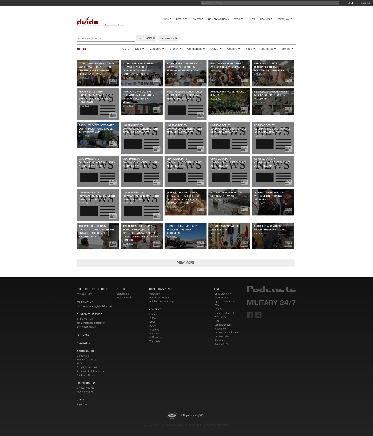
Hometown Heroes (159, 297)
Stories (238, 19)
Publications (156, 337)
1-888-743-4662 (85, 319)
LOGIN (351, 3)
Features (181, 19)
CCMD (214, 49)
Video (152, 318)
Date (138, 49)
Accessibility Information (90, 371)
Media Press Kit (85, 391)
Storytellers (123, 293)
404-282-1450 (84, 293)
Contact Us (83, 355)
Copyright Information (88, 367)
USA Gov (219, 309)
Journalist (267, 49)
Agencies (82, 404)
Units (251, 19)
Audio (152, 325)
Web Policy (220, 317)
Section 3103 (221, 344)
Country (232, 49)
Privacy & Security (86, 359)
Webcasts (154, 341)
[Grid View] (86, 48)
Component (194, 49)
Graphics (154, 329)
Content (198, 19)
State (249, 49)
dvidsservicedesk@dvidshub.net (94, 306)
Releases (154, 293)
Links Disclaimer (223, 293)
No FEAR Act (221, 297)
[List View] (80, 48)
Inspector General (224, 313)
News (152, 322)
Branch (174, 49)
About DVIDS (85, 351)
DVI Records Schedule (226, 332)
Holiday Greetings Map (161, 301)
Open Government (224, 301)
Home (167, 19)
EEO (216, 321)
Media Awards (124, 297)
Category (156, 49)
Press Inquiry (285, 19)
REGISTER (365, 3)
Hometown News (218, 19)
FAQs (80, 363)
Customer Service (86, 375)
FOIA (217, 305)
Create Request (85, 387)
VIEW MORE (185, 262)
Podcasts (154, 333)
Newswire (266, 19)
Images (153, 314)
